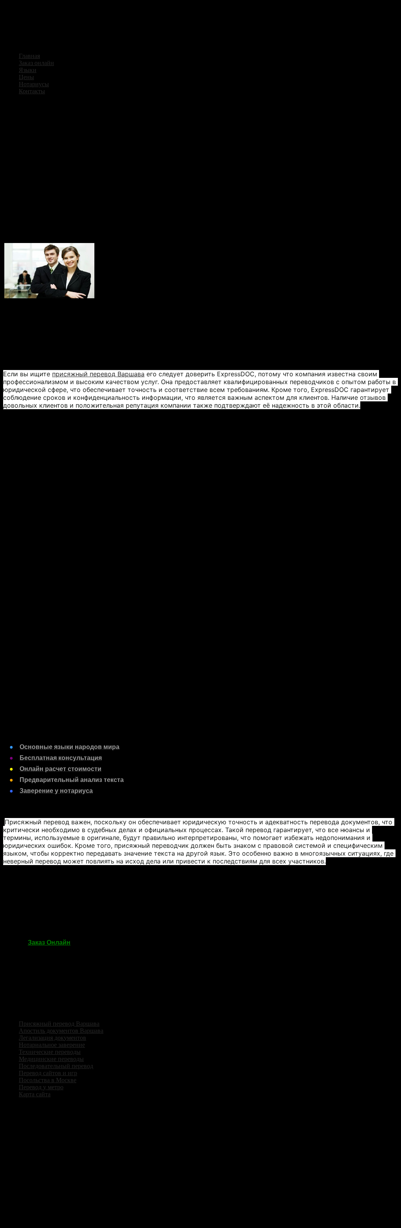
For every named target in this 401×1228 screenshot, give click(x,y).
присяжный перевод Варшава (98, 374)
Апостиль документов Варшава (61, 1030)
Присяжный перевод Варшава (59, 1023)
